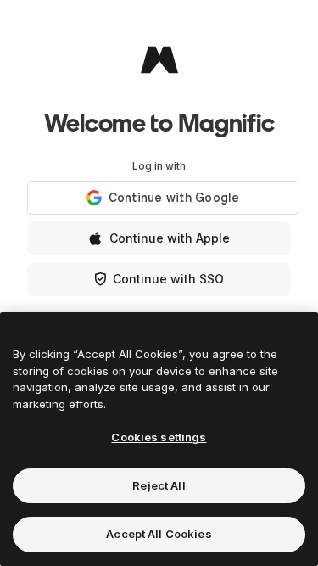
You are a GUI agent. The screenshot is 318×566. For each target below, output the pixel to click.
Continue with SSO (168, 279)
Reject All (158, 485)
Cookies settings (158, 437)
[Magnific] (159, 59)
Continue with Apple (169, 238)
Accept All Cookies (158, 534)
